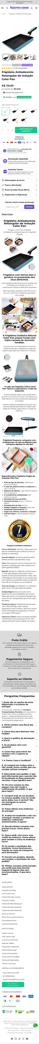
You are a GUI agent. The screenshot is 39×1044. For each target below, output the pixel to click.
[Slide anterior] (2, 2)
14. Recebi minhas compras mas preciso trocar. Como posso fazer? (18, 828)
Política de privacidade (27, 1028)
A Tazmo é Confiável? (10, 940)
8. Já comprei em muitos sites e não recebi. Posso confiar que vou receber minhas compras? (19, 767)
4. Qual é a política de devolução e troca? (18, 739)
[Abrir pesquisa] (7, 8)
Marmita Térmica (8, 914)
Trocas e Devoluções (10, 953)
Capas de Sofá (7, 887)
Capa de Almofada (9, 890)
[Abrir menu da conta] (31, 8)
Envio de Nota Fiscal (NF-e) (17, 190)
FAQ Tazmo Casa (8, 937)
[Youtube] (27, 1039)
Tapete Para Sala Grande (11, 897)
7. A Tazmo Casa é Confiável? (16, 760)
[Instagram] (15, 1039)
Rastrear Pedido (8, 943)
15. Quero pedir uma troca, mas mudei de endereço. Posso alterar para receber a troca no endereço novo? (19, 838)
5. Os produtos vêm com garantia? (14, 746)
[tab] (6, 57)
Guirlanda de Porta (9, 920)
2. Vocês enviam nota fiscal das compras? (17, 726)
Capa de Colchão (8, 900)
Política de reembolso (11, 1028)
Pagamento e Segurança (16, 195)
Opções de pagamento (14, 92)
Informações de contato (15, 1032)
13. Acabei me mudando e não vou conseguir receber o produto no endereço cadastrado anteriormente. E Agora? (19, 818)
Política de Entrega (9, 950)
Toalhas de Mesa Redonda (11, 910)
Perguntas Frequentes (10, 947)
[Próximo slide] (36, 2)
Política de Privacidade (10, 957)
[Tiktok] (19, 1039)
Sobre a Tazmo (7, 933)
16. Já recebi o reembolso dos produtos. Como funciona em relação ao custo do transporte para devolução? (17, 849)
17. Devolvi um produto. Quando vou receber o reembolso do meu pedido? (18, 859)
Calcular (29, 207)
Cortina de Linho (8, 894)
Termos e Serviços (9, 963)
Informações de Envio (14, 180)
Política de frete (26, 1030)
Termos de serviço (14, 1030)
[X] (23, 1039)
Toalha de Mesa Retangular (12, 904)
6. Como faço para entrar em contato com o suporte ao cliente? (16, 753)
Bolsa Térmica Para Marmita (12, 917)
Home (4, 14)
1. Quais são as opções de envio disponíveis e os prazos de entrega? (17, 704)
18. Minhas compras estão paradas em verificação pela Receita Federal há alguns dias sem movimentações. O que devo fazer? (19, 870)
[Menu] (3, 7)
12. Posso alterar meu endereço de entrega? (17, 810)
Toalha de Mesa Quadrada (11, 907)
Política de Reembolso (10, 960)
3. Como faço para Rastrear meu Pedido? (18, 732)
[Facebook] (12, 1039)
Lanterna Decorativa (9, 924)
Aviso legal (28, 1032)
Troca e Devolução (13, 185)
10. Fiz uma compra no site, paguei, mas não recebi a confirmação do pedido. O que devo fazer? (17, 788)
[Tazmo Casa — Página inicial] (19, 8)
